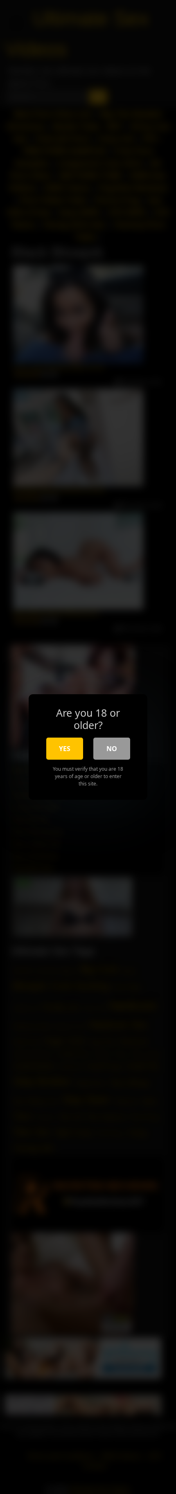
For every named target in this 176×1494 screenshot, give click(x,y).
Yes (64, 748)
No (111, 748)
